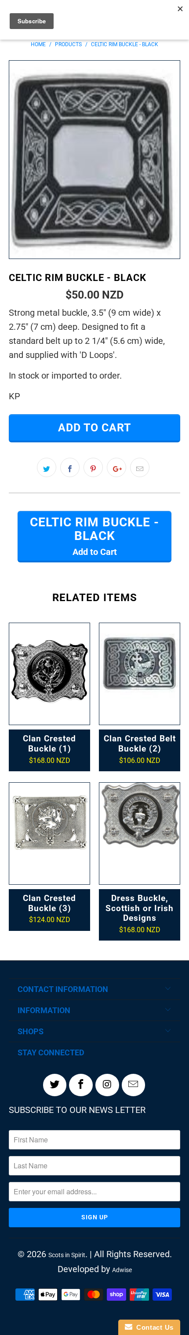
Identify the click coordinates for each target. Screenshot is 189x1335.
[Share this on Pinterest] (93, 467)
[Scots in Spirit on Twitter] (55, 1085)
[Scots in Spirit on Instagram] (107, 1085)
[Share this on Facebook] (70, 467)
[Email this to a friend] (139, 467)
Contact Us (153, 1327)
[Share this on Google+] (116, 467)
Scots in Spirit (66, 1254)
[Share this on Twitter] (46, 467)
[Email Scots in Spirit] (133, 1085)
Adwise (122, 1269)
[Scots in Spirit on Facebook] (81, 1085)
